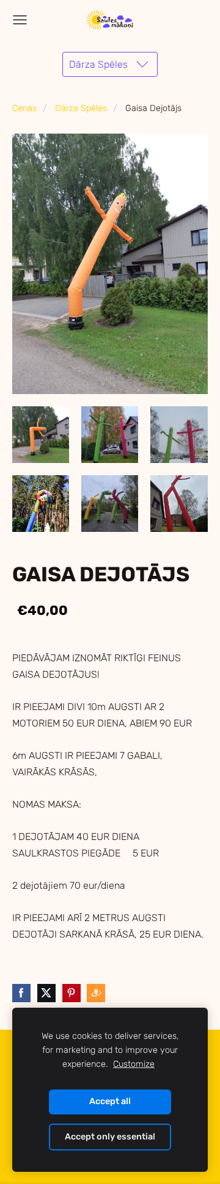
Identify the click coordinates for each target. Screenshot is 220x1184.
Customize (134, 1064)
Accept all (110, 1101)
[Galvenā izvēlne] (20, 20)
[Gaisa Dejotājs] (40, 434)
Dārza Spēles (81, 108)
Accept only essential (110, 1137)
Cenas (24, 108)
